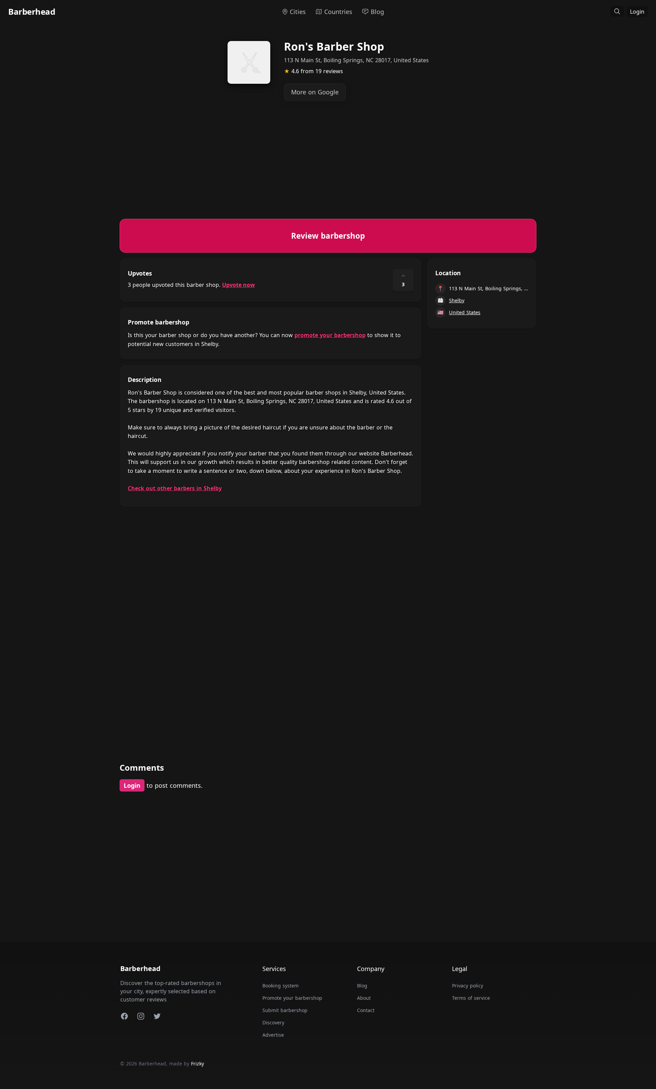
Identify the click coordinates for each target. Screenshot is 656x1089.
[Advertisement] (325, 171)
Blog (362, 985)
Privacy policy (467, 985)
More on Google (315, 92)
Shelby (456, 300)
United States (464, 312)
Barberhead (31, 11)
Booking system (280, 985)
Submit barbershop (285, 1010)
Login (637, 11)
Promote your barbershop (292, 998)
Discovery (273, 1022)
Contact (365, 1010)
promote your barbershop (330, 335)
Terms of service (471, 998)
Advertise (273, 1035)
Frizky (197, 1063)
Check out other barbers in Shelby (175, 488)
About (364, 998)
